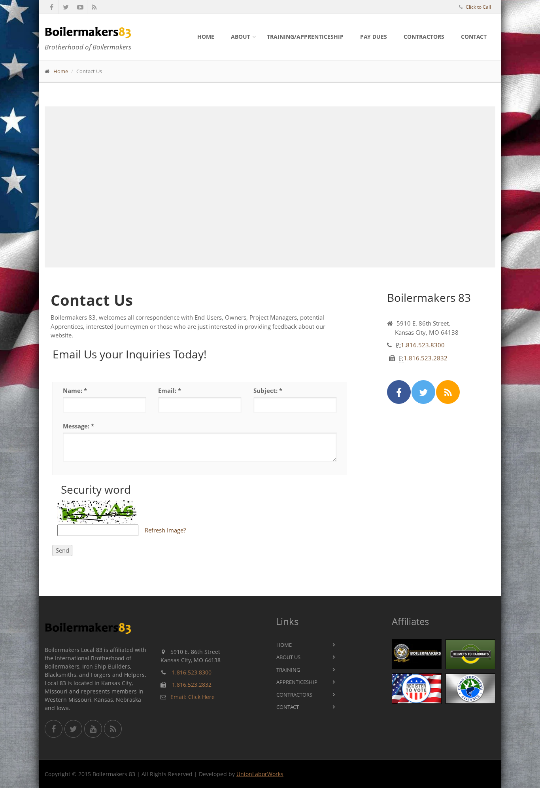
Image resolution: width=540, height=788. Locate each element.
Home (205, 36)
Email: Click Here (192, 697)
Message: (78, 426)
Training (288, 669)
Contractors (424, 36)
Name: (75, 390)
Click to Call (478, 7)
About (240, 36)
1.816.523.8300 (423, 345)
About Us (288, 657)
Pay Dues (373, 36)
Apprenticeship (296, 682)
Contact (474, 36)
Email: (169, 390)
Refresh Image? (165, 530)
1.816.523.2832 (425, 358)
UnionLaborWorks (259, 774)
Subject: (267, 390)
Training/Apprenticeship (305, 36)
